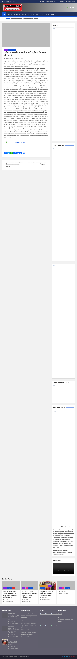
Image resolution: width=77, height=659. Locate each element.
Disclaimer (62, 1)
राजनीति (24, 14)
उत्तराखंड (10, 14)
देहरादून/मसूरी (17, 14)
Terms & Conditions (70, 1)
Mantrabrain (26, 656)
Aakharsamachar (19, 58)
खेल (37, 14)
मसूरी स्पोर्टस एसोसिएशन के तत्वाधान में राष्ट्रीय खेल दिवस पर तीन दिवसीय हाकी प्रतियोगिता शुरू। (29, 594)
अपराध (52, 14)
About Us (42, 1)
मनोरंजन (41, 14)
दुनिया (32, 14)
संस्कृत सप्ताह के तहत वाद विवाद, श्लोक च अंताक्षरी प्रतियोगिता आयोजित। (46, 593)
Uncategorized (44, 586)
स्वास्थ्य (47, 14)
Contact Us (48, 1)
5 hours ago (7, 599)
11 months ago (9, 58)
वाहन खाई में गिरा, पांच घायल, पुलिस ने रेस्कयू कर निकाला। (37, 164)
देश (28, 14)
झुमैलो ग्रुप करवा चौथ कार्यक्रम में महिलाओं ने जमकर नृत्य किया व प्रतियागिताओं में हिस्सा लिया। (14, 164)
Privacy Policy (55, 1)
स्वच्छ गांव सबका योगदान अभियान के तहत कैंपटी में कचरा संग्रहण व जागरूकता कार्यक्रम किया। (10, 594)
